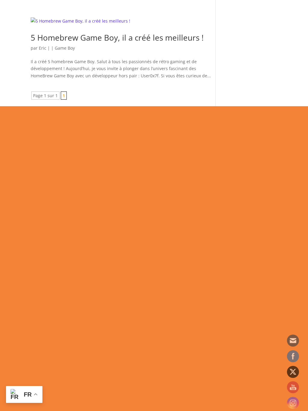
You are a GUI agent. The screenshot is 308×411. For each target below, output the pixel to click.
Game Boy (65, 48)
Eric (42, 48)
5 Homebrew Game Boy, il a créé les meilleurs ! (117, 37)
